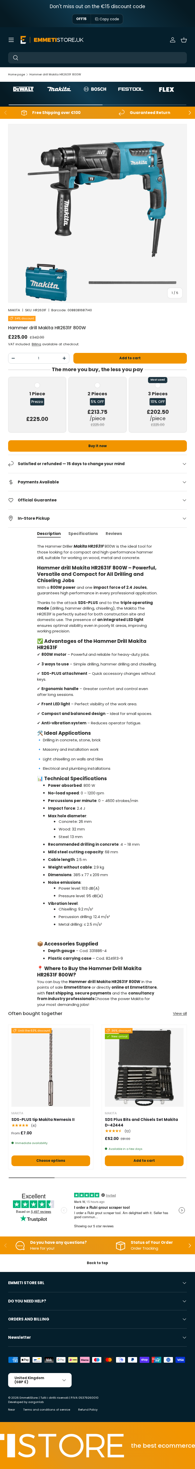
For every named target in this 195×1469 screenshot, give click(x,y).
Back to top (97, 1263)
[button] (183, 39)
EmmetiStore (29, 1398)
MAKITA (14, 310)
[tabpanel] (97, 775)
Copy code (109, 19)
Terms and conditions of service (46, 1410)
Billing (36, 344)
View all (180, 1013)
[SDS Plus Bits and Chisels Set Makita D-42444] (144, 1067)
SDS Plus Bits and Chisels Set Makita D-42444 (141, 1122)
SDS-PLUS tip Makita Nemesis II (43, 1119)
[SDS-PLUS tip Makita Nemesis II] (50, 1067)
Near (11, 1410)
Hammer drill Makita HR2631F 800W (55, 74)
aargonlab (36, 1402)
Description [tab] (49, 533)
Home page (16, 74)
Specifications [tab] (83, 533)
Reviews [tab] (114, 533)
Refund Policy (88, 1410)
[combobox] (97, 57)
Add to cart (130, 358)
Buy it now (97, 446)
